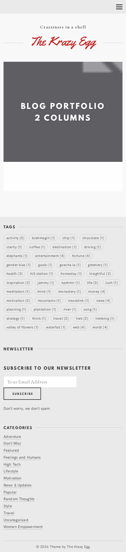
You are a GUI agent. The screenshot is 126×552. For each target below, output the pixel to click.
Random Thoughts (19, 498)
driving (92, 246)
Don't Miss (12, 443)
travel (61, 318)
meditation (18, 291)
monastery (69, 291)
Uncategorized (16, 519)
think (39, 318)
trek (82, 318)
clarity (14, 246)
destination (64, 246)
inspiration (18, 282)
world (100, 326)
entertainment (49, 255)
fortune (81, 255)
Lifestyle (11, 471)
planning (16, 308)
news (103, 300)
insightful (100, 273)
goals (45, 264)
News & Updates (18, 485)
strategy (15, 318)
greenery (98, 264)
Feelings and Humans (22, 457)
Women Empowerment (23, 526)
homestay (71, 273)
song (90, 308)
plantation (45, 308)
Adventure (12, 436)
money (96, 291)
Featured (11, 450)
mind (44, 291)
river (70, 308)
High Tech (12, 464)
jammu (46, 282)
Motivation (12, 478)
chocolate (93, 237)
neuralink (78, 300)
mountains (49, 300)
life (92, 282)
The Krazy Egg (78, 546)
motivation (18, 300)
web (79, 326)
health (14, 273)
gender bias (18, 264)
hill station (41, 273)
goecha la (70, 264)
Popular (10, 492)
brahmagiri (43, 237)
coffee (37, 246)
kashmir (71, 282)
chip (68, 237)
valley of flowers (22, 326)
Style (8, 505)
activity (15, 237)
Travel (9, 512)
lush (111, 282)
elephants (17, 255)
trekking (105, 318)
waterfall (55, 326)
